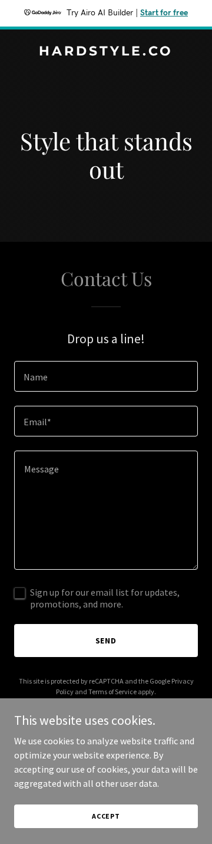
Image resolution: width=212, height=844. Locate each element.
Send (106, 640)
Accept (106, 816)
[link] (106, 52)
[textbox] (106, 376)
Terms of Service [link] (112, 691)
